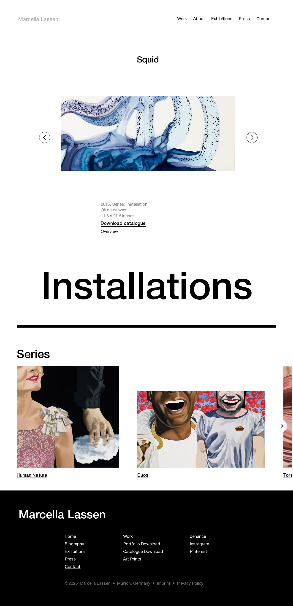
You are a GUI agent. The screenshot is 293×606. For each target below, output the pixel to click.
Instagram (199, 544)
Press (70, 559)
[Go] (252, 137)
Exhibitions (75, 552)
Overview (109, 232)
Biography (74, 544)
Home (70, 537)
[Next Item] (280, 426)
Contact (72, 567)
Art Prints (132, 559)
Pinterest (198, 552)
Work (128, 537)
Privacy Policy (190, 584)
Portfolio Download (141, 544)
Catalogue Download (143, 552)
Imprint (163, 584)
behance (198, 537)
